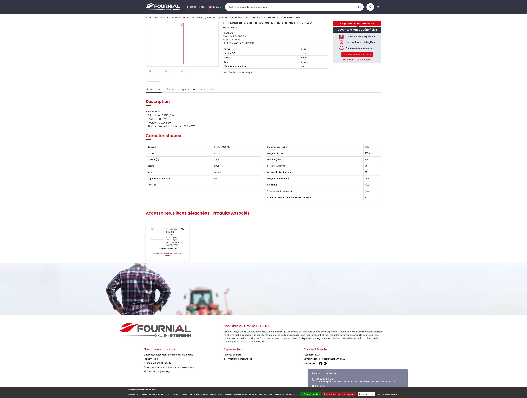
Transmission (151, 358)
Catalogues (214, 7)
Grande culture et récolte (158, 363)
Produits (191, 7)
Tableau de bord (232, 354)
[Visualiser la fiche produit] (182, 229)
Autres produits (203, 89)
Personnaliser (366, 394)
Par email (320, 386)
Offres (202, 7)
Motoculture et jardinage (157, 371)
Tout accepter (311, 394)
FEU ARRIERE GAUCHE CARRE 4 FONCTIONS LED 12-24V (171, 235)
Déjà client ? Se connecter (357, 59)
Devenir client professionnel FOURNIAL (324, 358)
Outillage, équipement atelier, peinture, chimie (168, 354)
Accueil (149, 17)
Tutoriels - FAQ (311, 354)
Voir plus (249, 42)
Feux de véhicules (240, 17)
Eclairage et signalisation (203, 17)
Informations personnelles (238, 358)
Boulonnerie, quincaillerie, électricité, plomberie (169, 367)
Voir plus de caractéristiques (238, 72)
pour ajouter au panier (167, 254)
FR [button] (378, 7)
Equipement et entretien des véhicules (172, 17)
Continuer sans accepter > (340, 394)
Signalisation (223, 17)
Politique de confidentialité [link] (388, 394)
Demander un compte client (357, 54)
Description (154, 89)
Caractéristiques (177, 89)
